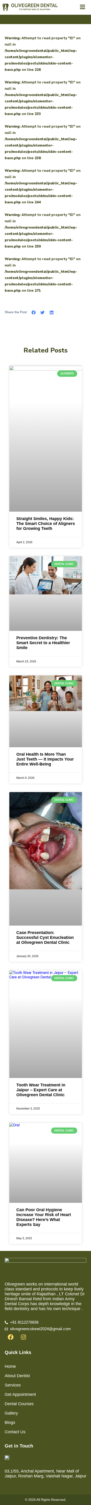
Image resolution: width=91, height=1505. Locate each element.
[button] (33, 312)
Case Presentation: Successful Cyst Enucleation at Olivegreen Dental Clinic (45, 937)
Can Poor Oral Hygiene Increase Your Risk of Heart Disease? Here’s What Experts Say (43, 1217)
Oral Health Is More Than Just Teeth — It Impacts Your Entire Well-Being (45, 759)
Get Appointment (20, 1394)
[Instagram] (23, 1337)
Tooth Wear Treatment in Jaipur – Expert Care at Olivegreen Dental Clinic (40, 1090)
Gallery (11, 1413)
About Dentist (17, 1375)
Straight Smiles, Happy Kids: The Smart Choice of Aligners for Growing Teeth (45, 523)
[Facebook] (10, 1337)
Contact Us (15, 1432)
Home (10, 1366)
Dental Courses (19, 1403)
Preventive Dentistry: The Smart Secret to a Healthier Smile (43, 643)
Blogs (10, 1422)
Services (13, 1385)
